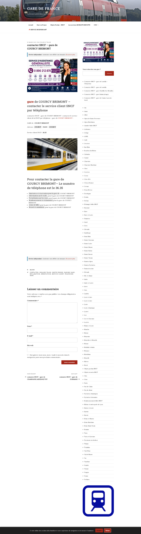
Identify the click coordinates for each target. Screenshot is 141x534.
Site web (30, 345)
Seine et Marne (89, 419)
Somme (86, 429)
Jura (85, 290)
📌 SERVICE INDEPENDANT (37, 29)
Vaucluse (87, 461)
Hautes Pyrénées (89, 265)
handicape (87, 233)
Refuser (108, 530)
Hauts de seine (89, 268)
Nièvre (86, 361)
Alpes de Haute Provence (92, 118)
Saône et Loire (89, 408)
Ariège (86, 133)
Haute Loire (88, 243)
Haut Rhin (87, 236)
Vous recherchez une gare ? (92, 69)
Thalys (86, 444)
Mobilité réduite (89, 347)
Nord (86, 365)
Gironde (86, 229)
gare (30, 102)
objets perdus (57, 272)
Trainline (87, 447)
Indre (86, 279)
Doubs (86, 197)
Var (85, 458)
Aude (85, 140)
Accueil (30, 25)
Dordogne (87, 193)
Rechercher (109, 73)
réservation (46, 274)
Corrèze (87, 172)
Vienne (86, 469)
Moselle (86, 358)
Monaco (86, 351)
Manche (86, 329)
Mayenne (87, 336)
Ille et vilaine (88, 276)
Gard (85, 222)
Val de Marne (88, 454)
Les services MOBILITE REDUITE (79, 25)
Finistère (87, 218)
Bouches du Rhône (90, 151)
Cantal (86, 158)
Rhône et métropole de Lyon (93, 404)
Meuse (86, 344)
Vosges (86, 472)
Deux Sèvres (88, 190)
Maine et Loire (89, 326)
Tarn (85, 433)
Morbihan (87, 354)
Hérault (86, 272)
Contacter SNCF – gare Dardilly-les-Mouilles (98, 91)
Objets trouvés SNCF (91, 372)
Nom (29, 326)
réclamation (35, 274)
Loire (86, 304)
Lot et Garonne (89, 319)
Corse (86, 176)
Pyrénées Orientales (90, 397)
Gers (85, 226)
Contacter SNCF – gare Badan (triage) (96, 94)
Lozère (86, 322)
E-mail (30, 336)
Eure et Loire (88, 215)
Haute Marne (88, 247)
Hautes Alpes (88, 261)
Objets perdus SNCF (90, 369)
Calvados (87, 154)
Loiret (86, 311)
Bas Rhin (87, 147)
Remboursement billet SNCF (93, 401)
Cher (85, 168)
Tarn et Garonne (89, 436)
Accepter (99, 530)
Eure (85, 211)
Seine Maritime (89, 422)
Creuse (86, 186)
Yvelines (86, 479)
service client (58, 274)
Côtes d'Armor (89, 183)
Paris (85, 383)
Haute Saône (88, 251)
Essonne (87, 208)
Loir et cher (88, 297)
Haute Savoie (88, 254)
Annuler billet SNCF (90, 125)
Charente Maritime (90, 165)
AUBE (86, 136)
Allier (86, 115)
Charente (87, 161)
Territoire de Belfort (91, 440)
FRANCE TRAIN (45, 42)
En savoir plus (70, 54)
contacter (34, 272)
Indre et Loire (88, 283)
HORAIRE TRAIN (45, 272)
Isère (86, 286)
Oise (85, 376)
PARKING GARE (69, 272)
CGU (95, 25)
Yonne (86, 476)
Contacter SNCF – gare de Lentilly (95, 87)
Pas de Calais (88, 386)
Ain (85, 108)
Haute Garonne (89, 240)
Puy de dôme (88, 390)
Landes (86, 294)
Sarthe (86, 411)
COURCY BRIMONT (65, 118)
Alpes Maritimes (89, 122)
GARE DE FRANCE (43, 8)
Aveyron (86, 143)
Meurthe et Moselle (90, 340)
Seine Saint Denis (89, 426)
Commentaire (33, 301)
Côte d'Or (87, 179)
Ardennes (87, 129)
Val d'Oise (87, 451)
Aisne (86, 111)
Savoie (86, 415)
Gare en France (42, 25)
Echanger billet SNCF (91, 204)
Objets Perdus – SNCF (57, 25)
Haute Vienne (88, 258)
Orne (85, 379)
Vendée (86, 465)
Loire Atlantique (89, 308)
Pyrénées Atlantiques (91, 394)
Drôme (86, 201)
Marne (32, 269)
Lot (85, 315)
